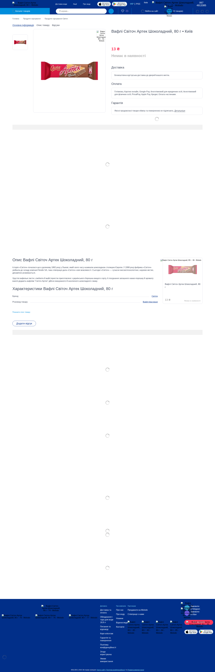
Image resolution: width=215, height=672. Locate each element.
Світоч (155, 296)
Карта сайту (101, 670)
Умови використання (106, 660)
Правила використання (136, 670)
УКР (132, 4)
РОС (138, 4)
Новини (119, 618)
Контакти (120, 627)
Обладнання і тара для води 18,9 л (106, 619)
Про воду (86, 4)
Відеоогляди (122, 623)
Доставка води (61, 4)
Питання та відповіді (105, 628)
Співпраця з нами (136, 614)
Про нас (120, 610)
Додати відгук (24, 323)
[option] (20, 42)
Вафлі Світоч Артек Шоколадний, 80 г (182, 285)
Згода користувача (106, 653)
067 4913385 (201, 4)
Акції (75, 4)
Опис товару (43, 25)
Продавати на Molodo (138, 610)
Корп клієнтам (106, 633)
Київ (146, 2)
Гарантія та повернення (105, 639)
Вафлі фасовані (150, 302)
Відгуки (56, 25)
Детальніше (179, 111)
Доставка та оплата (105, 611)
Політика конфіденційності (108, 646)
